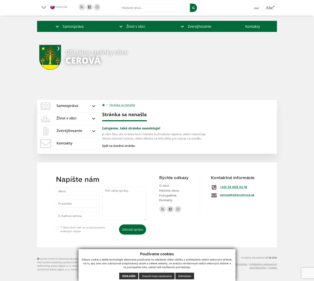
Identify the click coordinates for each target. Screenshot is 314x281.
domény (76, 265)
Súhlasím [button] (128, 276)
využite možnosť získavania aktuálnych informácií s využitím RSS (74, 258)
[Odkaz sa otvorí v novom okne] (81, 7)
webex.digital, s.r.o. (61, 265)
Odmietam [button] (184, 276)
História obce (169, 190)
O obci (164, 185)
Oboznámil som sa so (82, 229)
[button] (69, 26)
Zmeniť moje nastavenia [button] (157, 276)
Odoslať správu (132, 230)
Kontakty (252, 26)
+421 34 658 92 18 (233, 187)
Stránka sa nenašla (122, 105)
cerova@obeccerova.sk (237, 195)
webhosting (43, 265)
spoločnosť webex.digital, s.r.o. (53, 269)
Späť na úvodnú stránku (118, 146)
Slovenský (61, 7)
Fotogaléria (167, 195)
